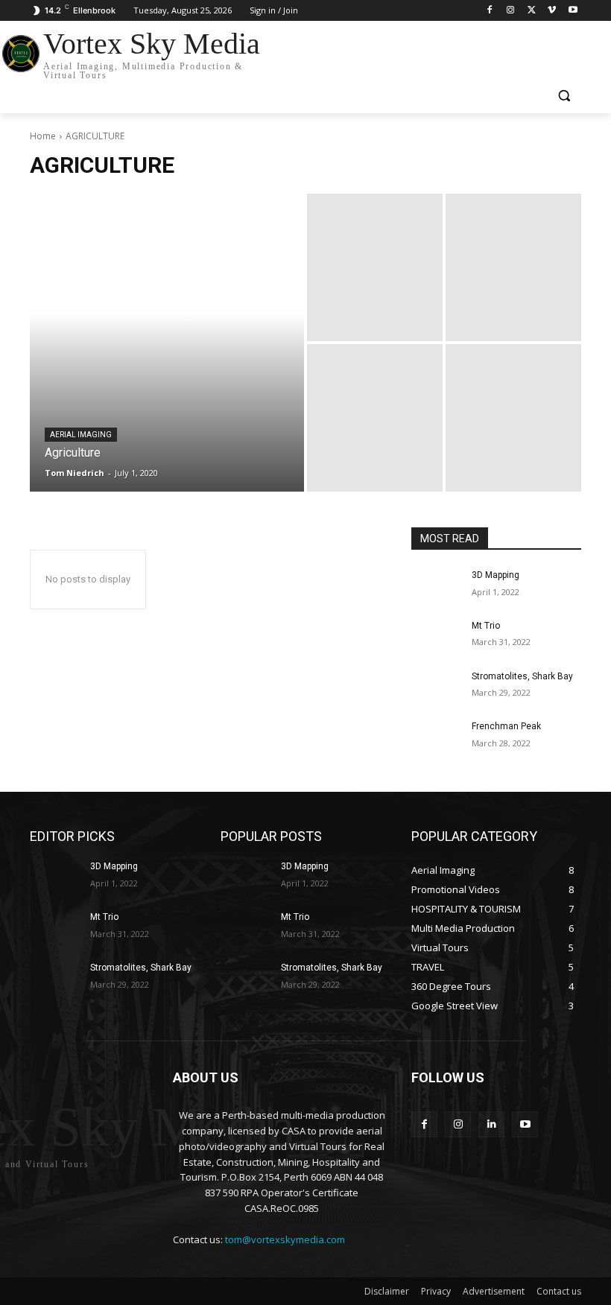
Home (43, 136)
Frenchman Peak (506, 726)
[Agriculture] (167, 343)
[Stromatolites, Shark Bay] (436, 688)
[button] (563, 95)
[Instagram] (510, 10)
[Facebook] (489, 10)
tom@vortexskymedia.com (285, 1239)
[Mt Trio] (436, 637)
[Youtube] (572, 10)
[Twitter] (531, 10)
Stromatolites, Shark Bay (522, 676)
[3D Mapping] (436, 587)
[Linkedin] (491, 1124)
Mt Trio (486, 625)
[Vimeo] (551, 10)
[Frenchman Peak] (436, 738)
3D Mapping (495, 575)
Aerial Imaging (81, 435)
